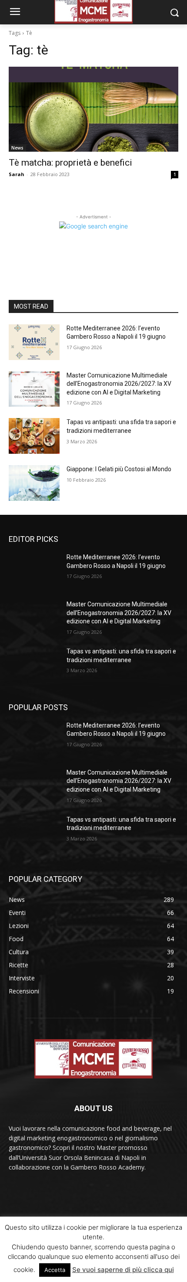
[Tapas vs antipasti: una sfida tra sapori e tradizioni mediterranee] (34, 436)
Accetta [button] (54, 1269)
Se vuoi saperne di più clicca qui (123, 1269)
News (17, 148)
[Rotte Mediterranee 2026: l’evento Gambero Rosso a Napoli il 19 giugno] (34, 342)
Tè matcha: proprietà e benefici (70, 162)
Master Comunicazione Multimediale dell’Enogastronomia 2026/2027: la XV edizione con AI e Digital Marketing (119, 384)
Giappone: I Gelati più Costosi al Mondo (119, 469)
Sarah (16, 174)
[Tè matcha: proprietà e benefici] (93, 109)
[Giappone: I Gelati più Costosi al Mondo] (34, 483)
